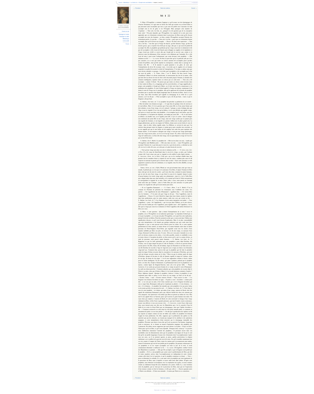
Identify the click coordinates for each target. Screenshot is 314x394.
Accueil (120, 2)
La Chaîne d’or (134, 2)
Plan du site (157, 390)
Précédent (137, 8)
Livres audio (126, 40)
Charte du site (125, 31)
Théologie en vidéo (124, 36)
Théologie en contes (124, 34)
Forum (127, 44)
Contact (163, 390)
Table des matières (165, 8)
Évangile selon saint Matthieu (145, 2)
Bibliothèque (126, 2)
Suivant (194, 8)
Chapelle (174, 390)
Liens (168, 390)
